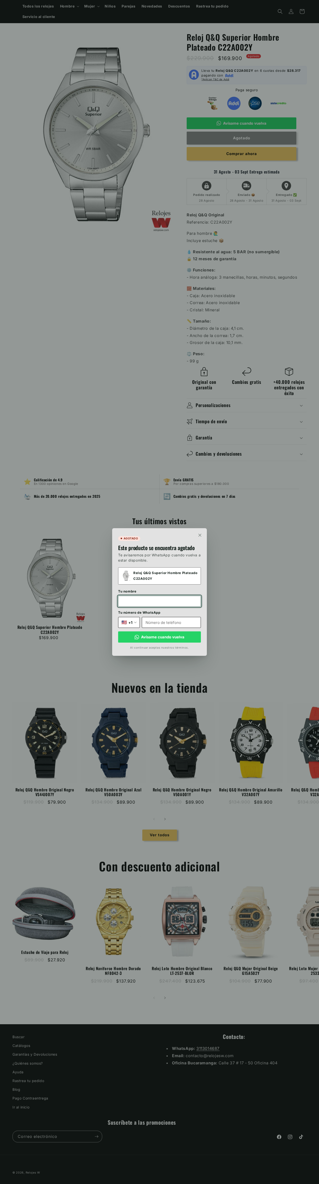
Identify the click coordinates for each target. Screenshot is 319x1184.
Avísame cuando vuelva (162, 637)
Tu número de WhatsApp (139, 612)
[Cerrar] (200, 535)
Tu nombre (127, 591)
